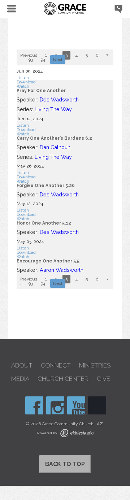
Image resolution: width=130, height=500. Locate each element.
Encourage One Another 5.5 (48, 261)
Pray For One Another (41, 90)
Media (20, 379)
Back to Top (65, 464)
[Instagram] (55, 405)
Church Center (63, 379)
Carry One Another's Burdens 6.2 (54, 138)
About (21, 365)
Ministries (94, 365)
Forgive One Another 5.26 (46, 185)
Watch (23, 86)
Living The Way (53, 109)
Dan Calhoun (55, 147)
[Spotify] (97, 405)
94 (43, 59)
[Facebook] (34, 405)
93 (31, 59)
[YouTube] (76, 405)
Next (57, 59)
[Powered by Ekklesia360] (77, 433)
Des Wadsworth (59, 99)
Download (26, 81)
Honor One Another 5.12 (44, 223)
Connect (56, 365)
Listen (23, 77)
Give (103, 379)
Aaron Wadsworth (61, 270)
